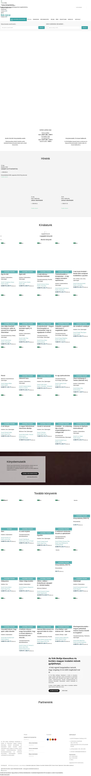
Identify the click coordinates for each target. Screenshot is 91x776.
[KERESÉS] (89, 4)
